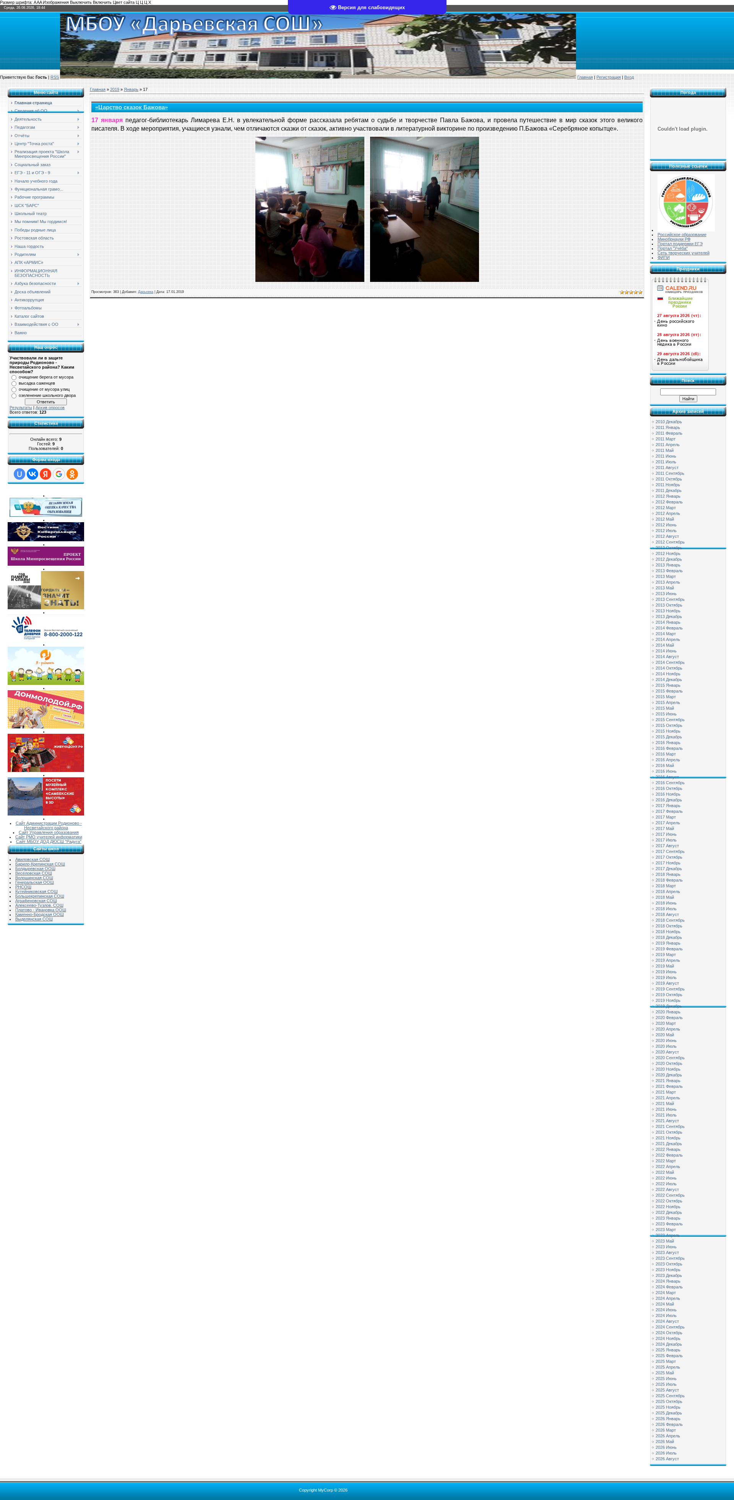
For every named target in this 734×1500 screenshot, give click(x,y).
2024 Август (667, 1321)
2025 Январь (668, 1350)
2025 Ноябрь (668, 1407)
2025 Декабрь (669, 1413)
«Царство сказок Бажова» (131, 107)
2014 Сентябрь (670, 662)
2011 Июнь (666, 456)
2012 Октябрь (669, 547)
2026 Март (666, 1430)
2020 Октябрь (669, 1063)
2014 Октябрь (669, 668)
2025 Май (665, 1373)
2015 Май (665, 708)
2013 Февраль (669, 570)
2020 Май (665, 1034)
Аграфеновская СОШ (36, 900)
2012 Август (667, 536)
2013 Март (666, 576)
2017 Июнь (666, 834)
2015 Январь (668, 685)
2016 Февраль (669, 748)
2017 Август (667, 845)
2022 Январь (668, 1149)
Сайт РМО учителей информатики (48, 837)
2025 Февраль (669, 1355)
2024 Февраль (669, 1287)
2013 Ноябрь (668, 610)
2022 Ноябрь (668, 1206)
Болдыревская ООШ (35, 868)
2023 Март (666, 1229)
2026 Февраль (669, 1424)
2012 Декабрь (669, 559)
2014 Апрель (668, 639)
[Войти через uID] (19, 474)
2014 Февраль (669, 628)
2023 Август (667, 1252)
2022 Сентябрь (670, 1195)
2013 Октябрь (669, 605)
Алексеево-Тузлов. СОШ (39, 905)
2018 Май (665, 897)
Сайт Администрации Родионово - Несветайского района (49, 825)
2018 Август (667, 914)
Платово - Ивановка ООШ (40, 910)
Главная (585, 77)
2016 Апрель (668, 759)
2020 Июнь (666, 1040)
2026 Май (665, 1441)
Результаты (21, 407)
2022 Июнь (666, 1178)
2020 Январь (668, 1012)
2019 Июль (666, 977)
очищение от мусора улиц (44, 389)
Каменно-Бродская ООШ (39, 914)
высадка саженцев (37, 383)
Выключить (81, 2)
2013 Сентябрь (670, 599)
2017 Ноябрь (668, 863)
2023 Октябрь (669, 1264)
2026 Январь (668, 1418)
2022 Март (666, 1161)
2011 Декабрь (669, 490)
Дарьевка (145, 292)
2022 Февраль (669, 1155)
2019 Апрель (668, 960)
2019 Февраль (669, 949)
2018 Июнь (666, 903)
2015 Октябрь (669, 725)
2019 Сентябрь (670, 989)
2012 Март (666, 507)
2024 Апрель (668, 1298)
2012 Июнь (666, 525)
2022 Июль (666, 1183)
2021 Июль (666, 1115)
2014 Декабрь (669, 679)
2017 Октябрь (669, 857)
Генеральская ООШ (34, 882)
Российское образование (682, 234)
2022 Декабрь (669, 1212)
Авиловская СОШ (32, 859)
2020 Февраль (669, 1017)
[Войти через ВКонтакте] (32, 474)
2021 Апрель (668, 1097)
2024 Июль (666, 1315)
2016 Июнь (666, 771)
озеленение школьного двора (47, 395)
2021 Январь (668, 1080)
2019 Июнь (666, 971)
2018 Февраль (669, 880)
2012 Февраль (669, 502)
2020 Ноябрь (668, 1069)
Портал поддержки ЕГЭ (680, 243)
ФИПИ (664, 257)
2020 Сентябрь (670, 1057)
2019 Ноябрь (668, 1000)
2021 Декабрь (669, 1143)
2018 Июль (666, 908)
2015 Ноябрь (668, 731)
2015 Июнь (666, 714)
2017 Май (665, 828)
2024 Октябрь (669, 1332)
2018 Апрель (668, 891)
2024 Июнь (666, 1309)
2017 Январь (668, 805)
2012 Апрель (668, 513)
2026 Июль (666, 1453)
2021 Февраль (669, 1086)
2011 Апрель (668, 444)
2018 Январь (668, 874)
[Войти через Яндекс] (45, 474)
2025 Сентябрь (670, 1395)
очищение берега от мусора (46, 377)
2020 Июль (666, 1046)
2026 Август (667, 1458)
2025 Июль (666, 1384)
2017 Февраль (669, 811)
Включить (102, 2)
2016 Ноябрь (668, 794)
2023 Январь (668, 1218)
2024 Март (666, 1292)
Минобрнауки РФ (674, 239)
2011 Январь (668, 427)
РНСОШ (23, 887)
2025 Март (666, 1361)
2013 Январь (668, 565)
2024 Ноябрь (668, 1338)
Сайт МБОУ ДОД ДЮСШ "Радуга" (48, 841)
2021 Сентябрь (670, 1126)
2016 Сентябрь (670, 782)
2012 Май (665, 519)
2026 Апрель (668, 1436)
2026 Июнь (666, 1447)
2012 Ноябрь (668, 553)
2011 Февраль (669, 433)
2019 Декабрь (669, 1006)
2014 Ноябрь (668, 674)
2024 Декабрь (669, 1344)
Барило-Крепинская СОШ (40, 864)
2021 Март (666, 1092)
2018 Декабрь (669, 937)
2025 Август (667, 1390)
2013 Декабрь (669, 616)
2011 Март (666, 439)
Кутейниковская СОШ (36, 891)
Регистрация (608, 77)
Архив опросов (50, 407)
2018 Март (666, 885)
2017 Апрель (668, 822)
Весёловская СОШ (33, 873)
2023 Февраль (669, 1224)
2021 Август (667, 1120)
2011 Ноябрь (668, 484)
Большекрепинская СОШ (39, 896)
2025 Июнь (666, 1378)
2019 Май (665, 966)
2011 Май (665, 450)
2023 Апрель (668, 1235)
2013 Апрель (668, 582)
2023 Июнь (666, 1246)
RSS (54, 77)
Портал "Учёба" (673, 248)
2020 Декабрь (669, 1075)
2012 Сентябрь (670, 542)
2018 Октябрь (669, 926)
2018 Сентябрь (670, 920)
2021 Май (665, 1103)
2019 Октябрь (669, 994)
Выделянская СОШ (34, 919)
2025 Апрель (668, 1367)
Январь (131, 89)
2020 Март (666, 1023)
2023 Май (665, 1241)
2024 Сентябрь (670, 1327)
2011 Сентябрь (670, 473)
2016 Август (667, 777)
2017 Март (666, 817)
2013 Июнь (666, 593)
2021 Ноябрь (668, 1138)
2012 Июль (666, 530)
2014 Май (665, 645)
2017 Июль (666, 840)
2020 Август (667, 1052)
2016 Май (665, 765)
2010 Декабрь (669, 421)
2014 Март (666, 633)
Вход (629, 77)
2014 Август (667, 656)
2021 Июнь (666, 1109)
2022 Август (667, 1189)
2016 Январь (668, 742)
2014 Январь (668, 622)
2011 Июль (666, 462)
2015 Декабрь (669, 737)
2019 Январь (668, 943)
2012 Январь (668, 496)
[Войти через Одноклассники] (72, 474)
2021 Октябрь (669, 1132)
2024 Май (665, 1304)
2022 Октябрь (669, 1201)
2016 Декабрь (669, 800)
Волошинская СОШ (34, 877)
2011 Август (667, 467)
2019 (114, 89)
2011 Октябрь (669, 479)
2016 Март (666, 754)
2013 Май (665, 588)
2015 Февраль (669, 691)
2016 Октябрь (669, 788)
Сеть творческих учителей (684, 253)
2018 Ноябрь (668, 931)
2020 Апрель (668, 1029)
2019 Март (666, 954)
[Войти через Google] (59, 474)
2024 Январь (668, 1281)
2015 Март (666, 696)
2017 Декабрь (669, 868)
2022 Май (665, 1172)
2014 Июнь (666, 651)
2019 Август (667, 983)
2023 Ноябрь (668, 1269)
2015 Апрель (668, 702)
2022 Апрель (668, 1166)
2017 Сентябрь (670, 851)
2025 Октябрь (669, 1401)
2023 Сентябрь (670, 1258)
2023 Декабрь (669, 1275)
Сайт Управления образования (49, 832)
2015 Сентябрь (670, 719)
